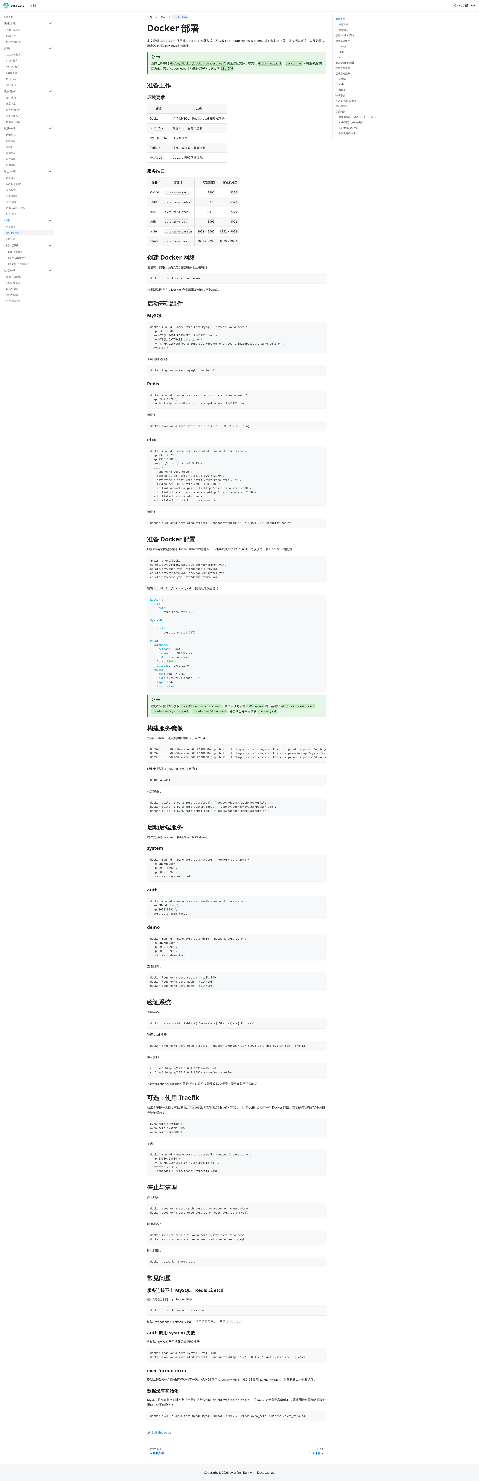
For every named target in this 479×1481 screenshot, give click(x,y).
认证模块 (11, 134)
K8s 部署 (11, 239)
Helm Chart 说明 (17, 257)
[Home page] (150, 17)
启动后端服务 (342, 73)
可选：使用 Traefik (345, 100)
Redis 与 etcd (13, 282)
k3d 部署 (12, 245)
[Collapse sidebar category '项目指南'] (50, 91)
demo (341, 89)
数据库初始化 (13, 276)
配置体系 (11, 103)
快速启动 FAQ (13, 41)
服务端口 (343, 30)
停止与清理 (341, 106)
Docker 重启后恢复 (18, 263)
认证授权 (11, 177)
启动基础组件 (342, 40)
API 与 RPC (12, 115)
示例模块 (11, 165)
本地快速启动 (13, 29)
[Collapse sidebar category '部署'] (50, 220)
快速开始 (8, 17)
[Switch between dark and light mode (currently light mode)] (473, 6)
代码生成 (11, 78)
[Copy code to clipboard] (322, 278)
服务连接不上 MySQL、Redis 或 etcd (358, 117)
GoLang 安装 (13, 54)
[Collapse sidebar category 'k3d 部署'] (50, 245)
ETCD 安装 (11, 60)
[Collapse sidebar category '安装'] (50, 48)
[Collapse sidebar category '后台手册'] (50, 171)
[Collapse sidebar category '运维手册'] (50, 270)
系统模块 (11, 140)
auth (341, 84)
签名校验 (11, 189)
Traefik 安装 (12, 85)
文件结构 (11, 97)
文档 (33, 6)
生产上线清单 (13, 300)
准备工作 (340, 19)
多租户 (9, 146)
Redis (341, 51)
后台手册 (10, 171)
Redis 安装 (11, 72)
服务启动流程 (13, 109)
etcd (340, 57)
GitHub (459, 6)
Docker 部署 (12, 233)
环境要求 (343, 24)
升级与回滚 (12, 294)
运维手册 (10, 270)
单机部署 (11, 226)
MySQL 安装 (12, 66)
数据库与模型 (13, 122)
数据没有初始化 (347, 133)
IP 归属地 (11, 214)
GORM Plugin (13, 183)
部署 (7, 220)
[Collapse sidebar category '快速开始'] (50, 23)
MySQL (342, 46)
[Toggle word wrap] (315, 749)
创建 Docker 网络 (344, 35)
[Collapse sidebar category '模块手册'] (50, 128)
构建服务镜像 (342, 68)
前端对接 (11, 35)
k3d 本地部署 (15, 251)
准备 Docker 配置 (344, 62)
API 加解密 (12, 196)
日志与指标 (12, 288)
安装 (7, 48)
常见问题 (340, 111)
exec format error (348, 128)
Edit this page (161, 1432)
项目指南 (10, 91)
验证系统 (340, 95)
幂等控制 (11, 202)
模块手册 (10, 128)
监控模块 (11, 159)
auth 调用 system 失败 (350, 122)
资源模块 (11, 152)
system (342, 79)
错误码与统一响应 (15, 208)
